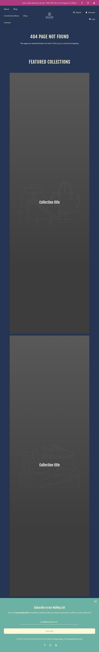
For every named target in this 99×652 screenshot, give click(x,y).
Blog (16, 9)
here (59, 43)
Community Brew (11, 15)
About (6, 9)
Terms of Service (72, 639)
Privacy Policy (58, 639)
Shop (25, 15)
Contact (7, 22)
